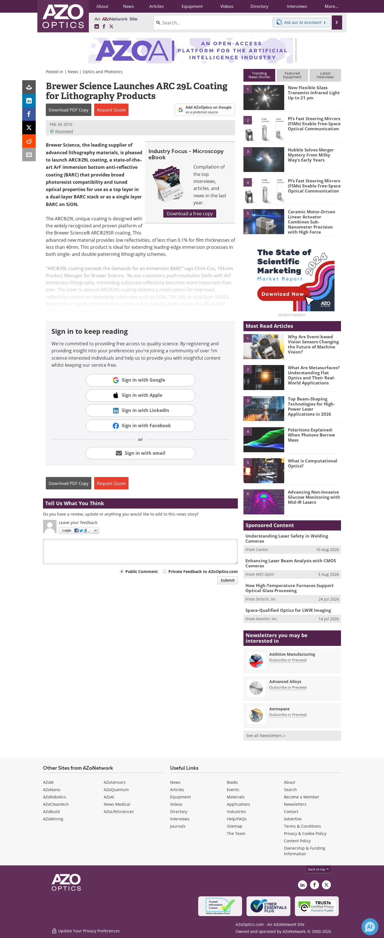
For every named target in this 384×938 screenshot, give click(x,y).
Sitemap (234, 826)
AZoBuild (51, 811)
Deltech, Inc (266, 599)
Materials (236, 797)
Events (233, 789)
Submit (228, 580)
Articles (177, 789)
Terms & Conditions (302, 826)
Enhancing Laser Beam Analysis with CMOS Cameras (290, 563)
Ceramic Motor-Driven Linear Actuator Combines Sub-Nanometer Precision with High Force (311, 222)
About (289, 782)
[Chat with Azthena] (370, 926)
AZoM (48, 782)
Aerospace (279, 708)
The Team (236, 833)
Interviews (179, 818)
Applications (238, 804)
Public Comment (141, 571)
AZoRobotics (54, 797)
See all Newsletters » (265, 735)
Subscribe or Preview (287, 659)
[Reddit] (29, 141)
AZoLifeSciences (119, 811)
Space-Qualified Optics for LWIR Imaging (288, 610)
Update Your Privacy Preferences (88, 930)
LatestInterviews (325, 75)
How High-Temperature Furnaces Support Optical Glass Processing (289, 588)
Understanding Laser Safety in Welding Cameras (286, 538)
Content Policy (297, 840)
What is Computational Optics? (312, 463)
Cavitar (262, 549)
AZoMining (53, 818)
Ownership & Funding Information (304, 850)
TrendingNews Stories (259, 75)
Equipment (180, 797)
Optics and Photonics (103, 71)
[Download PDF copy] (29, 87)
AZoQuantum (116, 789)
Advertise (293, 818)
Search (290, 789)
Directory (178, 811)
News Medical (117, 804)
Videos (176, 804)
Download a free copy (190, 213)
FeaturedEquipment (292, 75)
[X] (29, 127)
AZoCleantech (56, 804)
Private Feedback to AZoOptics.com (203, 571)
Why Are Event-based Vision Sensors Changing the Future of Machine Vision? (313, 344)
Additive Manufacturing (292, 654)
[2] (263, 128)
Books (232, 782)
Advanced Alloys (285, 681)
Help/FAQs (237, 818)
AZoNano (51, 789)
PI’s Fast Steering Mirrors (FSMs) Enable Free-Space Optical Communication (314, 123)
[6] (263, 501)
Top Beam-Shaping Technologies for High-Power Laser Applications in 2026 (311, 406)
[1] (263, 97)
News (73, 71)
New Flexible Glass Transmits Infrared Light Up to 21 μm (314, 92)
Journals (178, 826)
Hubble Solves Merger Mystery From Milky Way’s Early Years (311, 155)
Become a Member (301, 797)
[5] (263, 221)
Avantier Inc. (267, 618)
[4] (263, 190)
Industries (236, 811)
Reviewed (64, 131)
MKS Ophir (265, 574)
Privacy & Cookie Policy (305, 833)
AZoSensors (115, 782)
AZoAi (109, 797)
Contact (291, 811)
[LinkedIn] (29, 100)
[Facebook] (29, 114)
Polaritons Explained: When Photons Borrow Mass (311, 435)
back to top (317, 869)
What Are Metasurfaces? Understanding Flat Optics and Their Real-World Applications (314, 375)
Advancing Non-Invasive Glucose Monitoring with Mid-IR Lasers (314, 497)
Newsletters (295, 804)
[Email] (29, 154)
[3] (263, 159)
